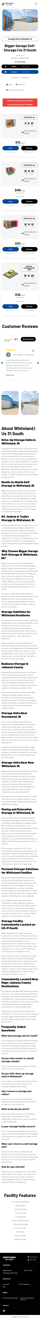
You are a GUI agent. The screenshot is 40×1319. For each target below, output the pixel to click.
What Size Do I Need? (16, 90)
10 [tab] (30, 380)
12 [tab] (36, 380)
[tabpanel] (20, 362)
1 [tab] (4, 380)
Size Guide (6, 1284)
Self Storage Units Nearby (10, 1298)
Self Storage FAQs (24, 1284)
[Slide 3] (14, 28)
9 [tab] (27, 380)
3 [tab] (10, 380)
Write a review (28, 339)
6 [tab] (19, 380)
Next (38, 363)
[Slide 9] (31, 28)
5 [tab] (16, 380)
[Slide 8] (28, 28)
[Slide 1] (9, 28)
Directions (21, 84)
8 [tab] (24, 380)
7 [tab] (21, 380)
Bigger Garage (7, 1270)
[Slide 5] (20, 28)
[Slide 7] (25, 28)
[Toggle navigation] (36, 4)
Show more (10, 372)
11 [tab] (33, 380)
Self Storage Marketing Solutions (27, 1298)
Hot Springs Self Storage (10, 1273)
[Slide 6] (23, 28)
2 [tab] (7, 380)
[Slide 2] (12, 28)
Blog (4, 1287)
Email (10, 84)
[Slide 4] (17, 28)
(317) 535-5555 (20, 62)
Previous (2, 363)
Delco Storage (28, 1270)
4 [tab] (13, 380)
